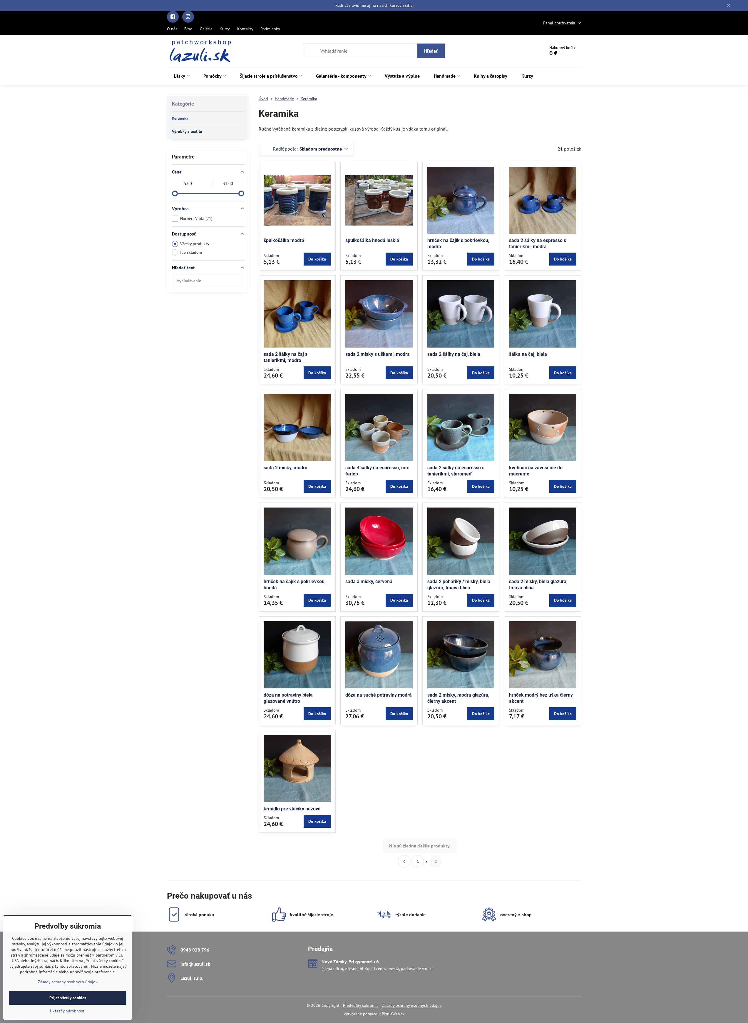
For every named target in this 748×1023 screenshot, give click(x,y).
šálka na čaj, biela (528, 354)
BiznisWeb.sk (393, 1014)
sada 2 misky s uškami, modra (377, 354)
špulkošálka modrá (284, 240)
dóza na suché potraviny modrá (378, 695)
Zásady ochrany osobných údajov (412, 1005)
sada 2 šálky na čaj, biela (453, 354)
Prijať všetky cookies (67, 997)
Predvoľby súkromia (361, 1005)
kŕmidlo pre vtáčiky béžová (292, 809)
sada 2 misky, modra (285, 467)
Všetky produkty (194, 243)
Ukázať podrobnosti (68, 1011)
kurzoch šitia (401, 5)
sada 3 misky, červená (368, 581)
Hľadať (431, 51)
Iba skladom (191, 252)
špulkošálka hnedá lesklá (372, 240)
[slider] (175, 193)
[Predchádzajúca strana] (404, 861)
